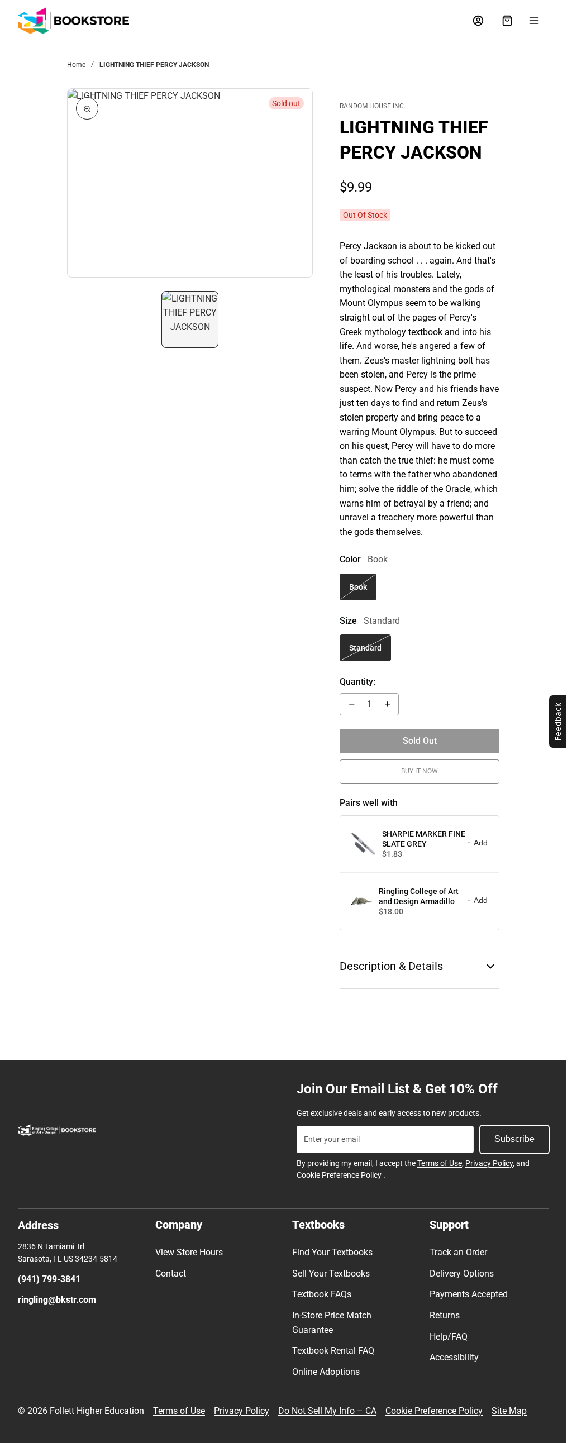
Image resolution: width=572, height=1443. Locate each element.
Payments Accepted (469, 1294)
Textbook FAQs (321, 1294)
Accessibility (454, 1357)
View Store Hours (189, 1252)
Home (76, 65)
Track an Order (458, 1252)
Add (481, 842)
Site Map (509, 1411)
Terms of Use (439, 1163)
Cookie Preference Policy (340, 1174)
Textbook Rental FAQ (333, 1350)
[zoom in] (87, 108)
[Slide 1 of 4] (189, 319)
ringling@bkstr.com (57, 1299)
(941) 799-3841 (49, 1279)
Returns (445, 1315)
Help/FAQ (449, 1336)
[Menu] (534, 20)
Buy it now (419, 771)
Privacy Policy (489, 1163)
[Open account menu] (478, 20)
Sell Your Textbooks (331, 1273)
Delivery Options (462, 1273)
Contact (170, 1273)
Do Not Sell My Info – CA (327, 1411)
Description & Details (391, 966)
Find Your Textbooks (332, 1252)
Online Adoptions (326, 1371)
